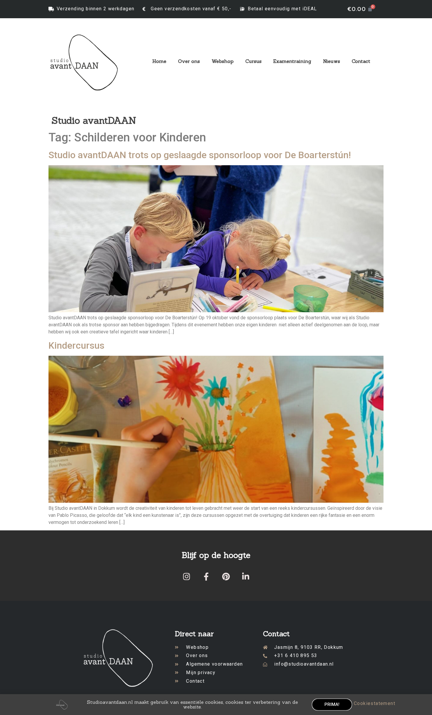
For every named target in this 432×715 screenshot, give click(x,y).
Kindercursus (76, 345)
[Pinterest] (226, 576)
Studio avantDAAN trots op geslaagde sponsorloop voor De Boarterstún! (199, 155)
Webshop (223, 61)
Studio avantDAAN (93, 120)
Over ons (189, 61)
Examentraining (292, 61)
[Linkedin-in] (246, 576)
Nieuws (331, 61)
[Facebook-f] (206, 576)
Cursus (253, 61)
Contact (361, 61)
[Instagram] (186, 576)
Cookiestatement (374, 703)
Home (159, 61)
